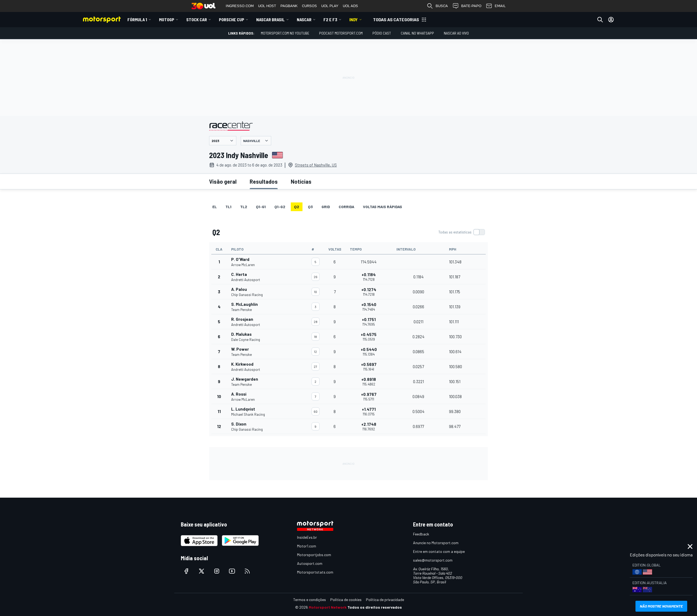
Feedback (421, 534)
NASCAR (304, 19)
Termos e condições (309, 599)
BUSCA (442, 6)
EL (214, 206)
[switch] (461, 232)
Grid (326, 206)
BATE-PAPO (471, 6)
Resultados (264, 181)
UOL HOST (267, 6)
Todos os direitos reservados (374, 607)
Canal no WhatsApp (417, 33)
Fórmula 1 (137, 19)
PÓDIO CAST (381, 33)
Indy (353, 19)
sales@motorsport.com (433, 560)
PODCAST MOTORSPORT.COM (341, 33)
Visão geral (223, 181)
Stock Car (196, 19)
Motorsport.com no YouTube (285, 33)
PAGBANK (289, 6)
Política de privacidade (385, 599)
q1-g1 (261, 206)
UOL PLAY (329, 6)
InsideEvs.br (307, 537)
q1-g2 (279, 206)
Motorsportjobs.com (314, 554)
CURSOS (309, 6)
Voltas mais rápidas (382, 206)
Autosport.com (309, 563)
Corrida (346, 206)
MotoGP (166, 19)
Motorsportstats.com (315, 572)
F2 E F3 (330, 19)
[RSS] (247, 571)
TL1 (228, 206)
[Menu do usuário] (611, 19)
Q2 (296, 206)
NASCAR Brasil (270, 19)
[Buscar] (600, 19)
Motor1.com (306, 546)
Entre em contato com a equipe (439, 551)
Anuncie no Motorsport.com (435, 542)
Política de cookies (346, 599)
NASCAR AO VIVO (456, 33)
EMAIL (500, 6)
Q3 (310, 206)
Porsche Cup (231, 19)
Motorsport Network (328, 607)
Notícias (301, 181)
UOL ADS (350, 6)
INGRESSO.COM (240, 6)
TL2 (243, 206)
